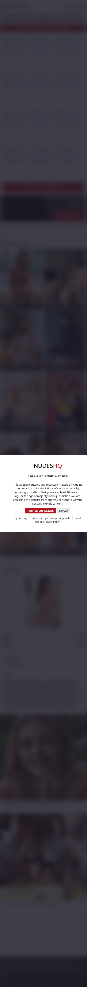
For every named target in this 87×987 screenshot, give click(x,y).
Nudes (48, 466)
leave (63, 510)
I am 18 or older (40, 510)
